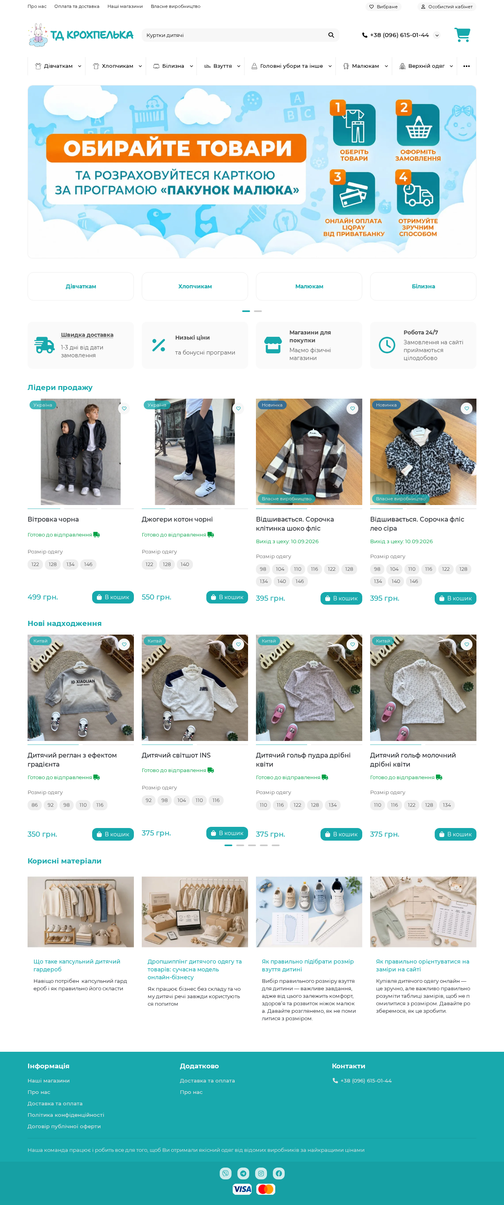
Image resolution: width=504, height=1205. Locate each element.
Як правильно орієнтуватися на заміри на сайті (422, 965)
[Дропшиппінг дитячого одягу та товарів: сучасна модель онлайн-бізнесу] (195, 912)
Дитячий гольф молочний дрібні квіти (413, 759)
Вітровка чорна (53, 519)
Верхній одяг (426, 66)
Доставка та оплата (55, 1103)
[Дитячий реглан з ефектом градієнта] (81, 688)
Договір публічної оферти (64, 1126)
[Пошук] (331, 35)
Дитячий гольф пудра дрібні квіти (303, 759)
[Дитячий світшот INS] (195, 688)
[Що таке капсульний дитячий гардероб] (81, 912)
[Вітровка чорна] (81, 452)
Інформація (49, 1066)
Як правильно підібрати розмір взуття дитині (308, 965)
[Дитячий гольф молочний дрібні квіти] (423, 688)
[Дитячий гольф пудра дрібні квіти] (309, 688)
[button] (29, 285)
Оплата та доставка (77, 6)
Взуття (222, 66)
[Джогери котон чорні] (195, 452)
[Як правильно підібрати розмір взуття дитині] (309, 912)
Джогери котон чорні (177, 519)
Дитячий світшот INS (176, 755)
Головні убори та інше (291, 66)
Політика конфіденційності (66, 1115)
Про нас (37, 6)
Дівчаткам (58, 66)
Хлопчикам (117, 66)
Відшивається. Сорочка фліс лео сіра (417, 523)
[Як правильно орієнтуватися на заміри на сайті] (423, 912)
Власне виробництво (175, 6)
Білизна (173, 66)
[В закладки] (124, 408)
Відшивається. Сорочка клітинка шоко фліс (295, 523)
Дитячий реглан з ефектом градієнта (72, 759)
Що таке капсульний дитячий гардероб (76, 965)
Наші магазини (125, 6)
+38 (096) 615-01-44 (399, 35)
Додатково (199, 1066)
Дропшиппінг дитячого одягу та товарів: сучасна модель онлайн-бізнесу (195, 969)
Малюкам (365, 66)
